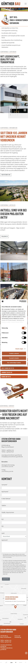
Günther (10, 3)
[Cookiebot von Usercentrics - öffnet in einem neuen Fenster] (19, 301)
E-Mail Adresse (6, 498)
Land (3, 533)
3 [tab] (15, 10)
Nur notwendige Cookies (14, 362)
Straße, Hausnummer (8, 512)
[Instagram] (26, 653)
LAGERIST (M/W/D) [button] (6, 372)
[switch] (24, 333)
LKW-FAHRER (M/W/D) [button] (7, 368)
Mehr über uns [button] (5, 174)
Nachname (5, 491)
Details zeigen (19, 348)
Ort (2, 526)
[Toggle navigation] (25, 4)
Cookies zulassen (14, 353)
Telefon (4, 505)
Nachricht (5, 540)
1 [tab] (10, 10)
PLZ (3, 519)
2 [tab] (13, 10)
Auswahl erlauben (14, 358)
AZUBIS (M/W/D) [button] (6, 377)
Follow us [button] (4, 236)
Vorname (4, 484)
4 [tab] (17, 10)
